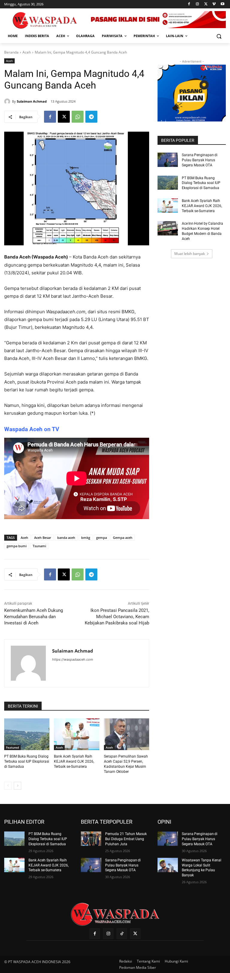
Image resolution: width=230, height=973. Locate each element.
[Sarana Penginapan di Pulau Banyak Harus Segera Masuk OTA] (168, 160)
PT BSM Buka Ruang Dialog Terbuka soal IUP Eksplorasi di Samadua (26, 761)
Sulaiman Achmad (32, 101)
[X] (205, 4)
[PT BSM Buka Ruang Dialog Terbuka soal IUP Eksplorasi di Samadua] (26, 734)
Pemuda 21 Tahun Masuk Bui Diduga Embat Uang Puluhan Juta (126, 839)
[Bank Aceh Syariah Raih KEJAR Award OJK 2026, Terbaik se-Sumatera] (76, 734)
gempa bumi (17, 546)
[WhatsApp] (78, 117)
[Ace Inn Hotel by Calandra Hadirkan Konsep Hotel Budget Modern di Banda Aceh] (168, 228)
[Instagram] (197, 4)
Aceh (26, 52)
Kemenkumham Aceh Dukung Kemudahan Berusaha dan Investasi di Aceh (33, 617)
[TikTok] (121, 933)
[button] (219, 36)
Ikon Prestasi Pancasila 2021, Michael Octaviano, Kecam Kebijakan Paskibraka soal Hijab (117, 617)
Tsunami (39, 546)
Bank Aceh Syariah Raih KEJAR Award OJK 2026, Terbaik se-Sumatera (74, 761)
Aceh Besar (42, 537)
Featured (12, 747)
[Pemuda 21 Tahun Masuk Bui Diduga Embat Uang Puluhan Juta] (91, 838)
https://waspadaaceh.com (72, 659)
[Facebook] (189, 4)
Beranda (11, 52)
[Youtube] (222, 4)
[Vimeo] (214, 4)
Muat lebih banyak (189, 253)
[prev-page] (8, 786)
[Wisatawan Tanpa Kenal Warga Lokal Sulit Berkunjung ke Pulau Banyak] (168, 865)
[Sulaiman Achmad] (8, 101)
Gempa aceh (122, 537)
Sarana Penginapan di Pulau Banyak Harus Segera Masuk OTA (199, 160)
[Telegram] (91, 117)
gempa (101, 537)
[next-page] (17, 786)
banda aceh (66, 537)
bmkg (85, 537)
